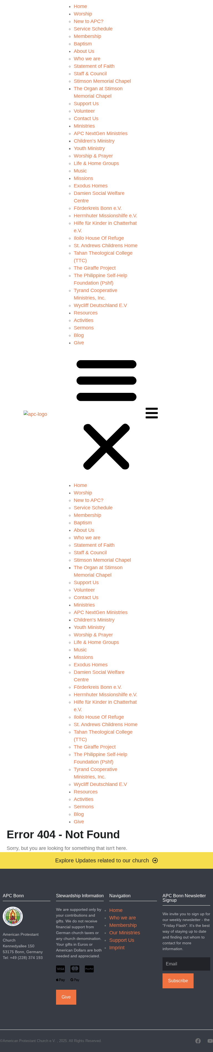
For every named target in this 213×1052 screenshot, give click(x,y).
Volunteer (84, 111)
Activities (83, 320)
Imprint (117, 947)
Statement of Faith (94, 66)
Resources (86, 313)
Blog (79, 335)
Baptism (83, 44)
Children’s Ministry (94, 141)
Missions (83, 178)
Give (79, 342)
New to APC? (88, 21)
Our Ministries (124, 932)
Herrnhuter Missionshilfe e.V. (105, 215)
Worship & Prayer (93, 156)
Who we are (87, 58)
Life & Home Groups (96, 163)
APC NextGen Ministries (101, 133)
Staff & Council (90, 73)
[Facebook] (198, 1041)
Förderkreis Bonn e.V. (98, 208)
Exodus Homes (91, 186)
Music (80, 171)
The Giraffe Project (95, 268)
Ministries (84, 126)
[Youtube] (210, 1041)
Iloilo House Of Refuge (99, 238)
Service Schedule (93, 29)
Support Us (86, 103)
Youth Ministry (89, 148)
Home (80, 6)
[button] (106, 414)
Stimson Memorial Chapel (102, 81)
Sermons (84, 328)
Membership (87, 36)
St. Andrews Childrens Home (106, 245)
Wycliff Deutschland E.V (100, 305)
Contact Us (86, 118)
